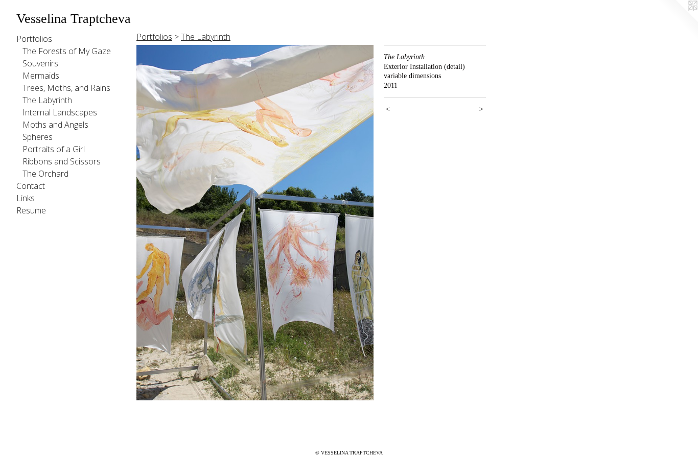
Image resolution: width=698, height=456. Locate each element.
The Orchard (45, 173)
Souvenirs (40, 63)
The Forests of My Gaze (66, 51)
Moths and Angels (55, 124)
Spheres (37, 136)
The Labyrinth (47, 100)
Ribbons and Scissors (61, 161)
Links (25, 198)
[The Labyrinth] (255, 222)
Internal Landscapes (59, 112)
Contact (30, 185)
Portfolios (34, 38)
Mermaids (40, 75)
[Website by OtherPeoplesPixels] (677, 20)
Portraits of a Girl (53, 149)
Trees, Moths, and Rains (66, 87)
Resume (31, 210)
